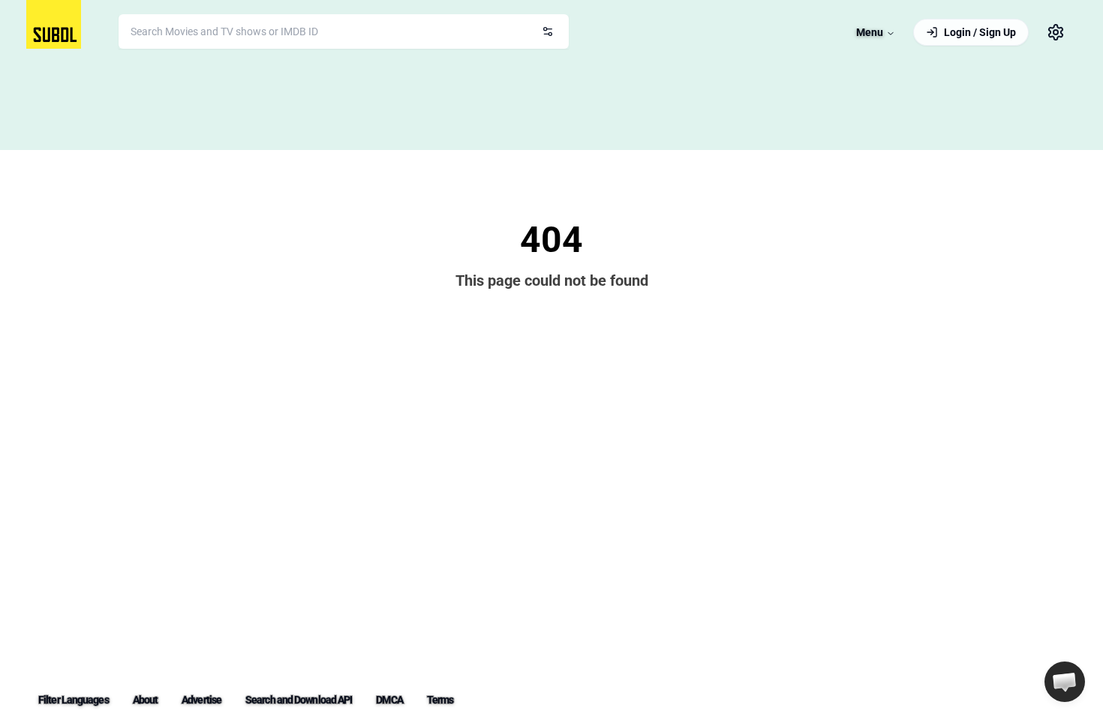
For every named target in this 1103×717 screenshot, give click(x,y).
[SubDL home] (53, 24)
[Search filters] (548, 31)
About (145, 700)
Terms (440, 700)
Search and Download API (298, 700)
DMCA (389, 700)
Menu (869, 32)
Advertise (201, 700)
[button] (1064, 682)
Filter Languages (73, 700)
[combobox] (344, 31)
